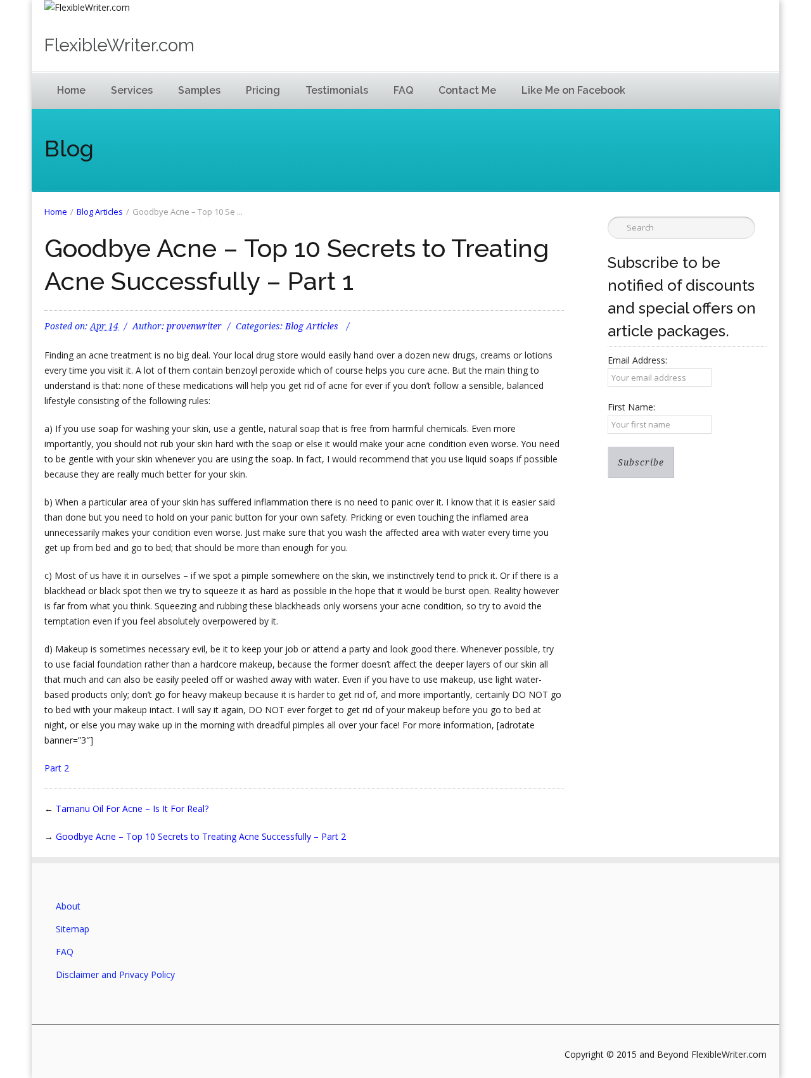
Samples (199, 90)
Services (132, 90)
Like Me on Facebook (573, 90)
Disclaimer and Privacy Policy (115, 974)
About (68, 906)
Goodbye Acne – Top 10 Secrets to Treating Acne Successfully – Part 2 (201, 836)
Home (71, 90)
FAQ (403, 90)
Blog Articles (100, 211)
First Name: (631, 407)
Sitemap (72, 929)
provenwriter (194, 326)
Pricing (263, 90)
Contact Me (467, 90)
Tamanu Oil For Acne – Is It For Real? (132, 808)
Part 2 (56, 768)
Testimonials (336, 90)
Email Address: (637, 360)
